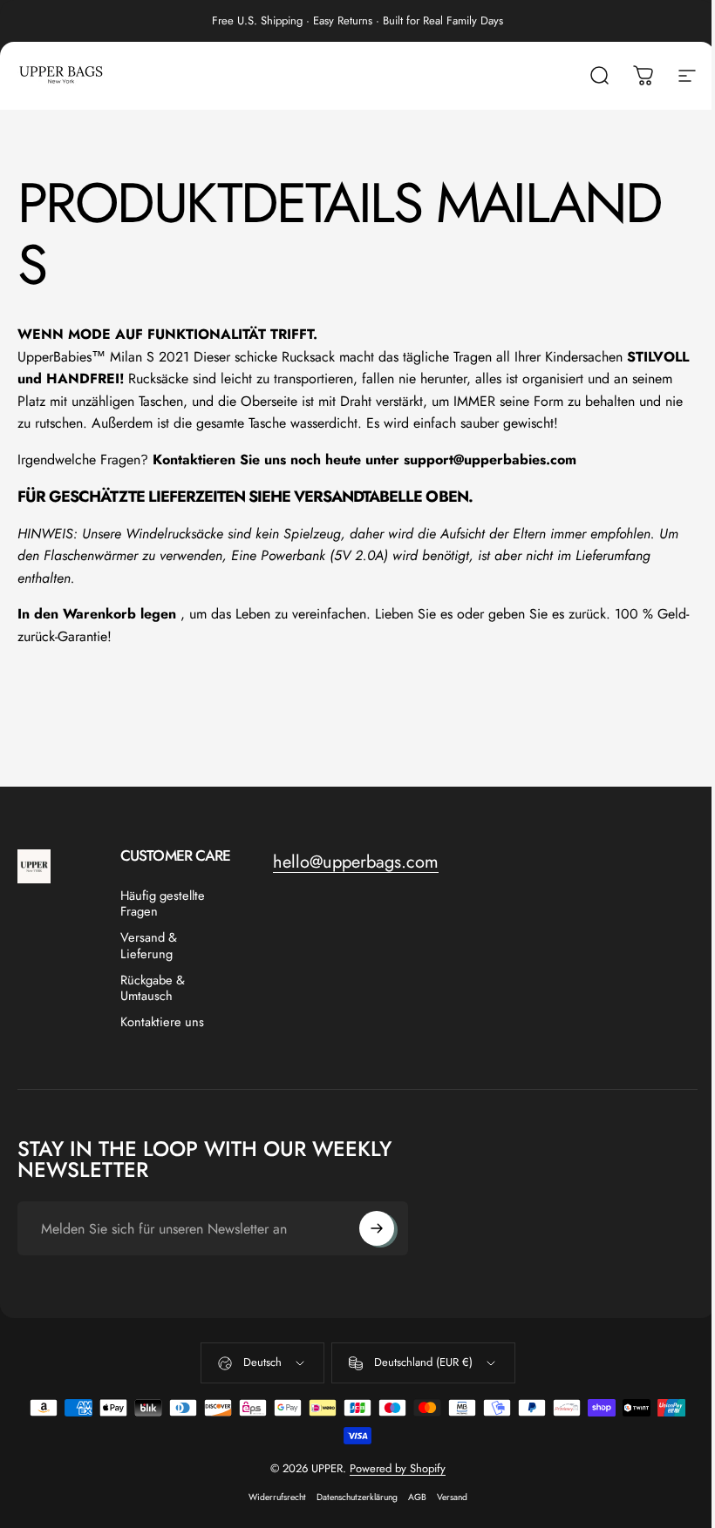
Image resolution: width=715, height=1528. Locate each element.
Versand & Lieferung (148, 945)
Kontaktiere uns (162, 1022)
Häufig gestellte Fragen (162, 903)
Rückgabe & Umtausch (152, 988)
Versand (452, 1497)
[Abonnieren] (376, 1228)
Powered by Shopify (398, 1468)
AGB (417, 1497)
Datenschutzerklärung (357, 1497)
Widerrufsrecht (277, 1497)
